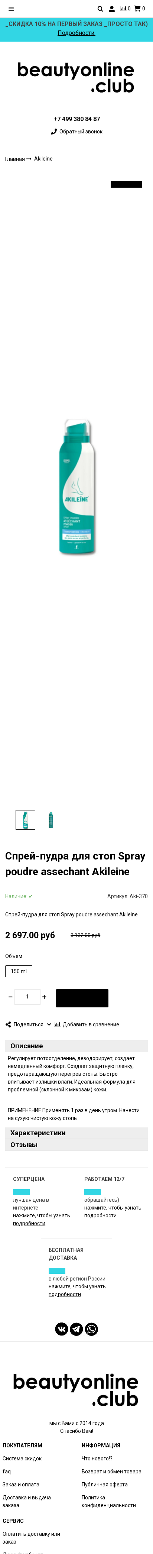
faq (7, 1471)
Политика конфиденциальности (109, 1501)
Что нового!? (97, 1458)
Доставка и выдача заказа (27, 1501)
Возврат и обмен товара (111, 1471)
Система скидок (22, 1458)
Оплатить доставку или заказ (31, 1538)
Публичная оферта (105, 1484)
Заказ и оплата (21, 1484)
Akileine (43, 159)
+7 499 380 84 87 (76, 119)
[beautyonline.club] (76, 77)
